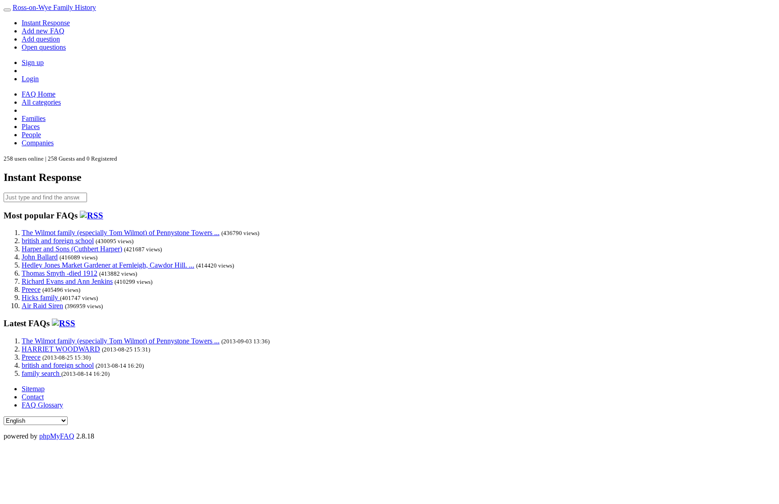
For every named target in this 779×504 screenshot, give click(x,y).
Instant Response (46, 23)
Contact (33, 397)
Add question (41, 39)
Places (31, 126)
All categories (41, 102)
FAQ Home (38, 94)
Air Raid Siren (42, 306)
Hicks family (41, 297)
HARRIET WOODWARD (61, 349)
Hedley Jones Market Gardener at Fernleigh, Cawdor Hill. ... (108, 265)
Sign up (33, 62)
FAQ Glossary (42, 405)
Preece (31, 289)
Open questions (44, 47)
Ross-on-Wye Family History (54, 7)
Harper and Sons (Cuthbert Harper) (72, 249)
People (31, 135)
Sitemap (33, 389)
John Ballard (40, 257)
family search (41, 373)
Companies (38, 143)
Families (34, 118)
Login (30, 79)
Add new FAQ (43, 31)
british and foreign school (58, 241)
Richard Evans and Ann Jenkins (67, 281)
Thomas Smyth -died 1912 (59, 273)
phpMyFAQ (56, 436)
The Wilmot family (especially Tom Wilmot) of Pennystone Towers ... (121, 232)
